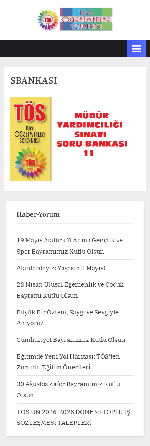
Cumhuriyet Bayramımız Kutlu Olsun (71, 339)
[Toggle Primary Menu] (137, 48)
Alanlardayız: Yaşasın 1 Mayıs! (61, 268)
